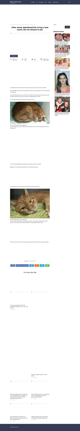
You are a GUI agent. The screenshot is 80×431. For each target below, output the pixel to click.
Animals (33, 2)
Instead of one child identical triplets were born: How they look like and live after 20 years (62, 69)
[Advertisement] (40, 15)
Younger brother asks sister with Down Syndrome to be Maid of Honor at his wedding (62, 114)
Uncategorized (14, 56)
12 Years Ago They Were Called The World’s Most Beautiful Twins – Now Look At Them (19, 306)
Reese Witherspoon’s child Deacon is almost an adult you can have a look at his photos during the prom (18, 418)
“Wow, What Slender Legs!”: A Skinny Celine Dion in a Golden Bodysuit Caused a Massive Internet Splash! (40, 396)
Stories (49, 2)
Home (11, 24)
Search (55, 24)
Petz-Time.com (15, 2)
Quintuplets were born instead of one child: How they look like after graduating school (62, 56)
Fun (36, 2)
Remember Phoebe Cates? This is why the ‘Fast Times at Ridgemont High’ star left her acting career (62, 95)
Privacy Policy (55, 2)
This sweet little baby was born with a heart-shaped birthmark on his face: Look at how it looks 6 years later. (62, 43)
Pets (46, 2)
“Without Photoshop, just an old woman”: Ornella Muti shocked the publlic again (39, 417)
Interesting (41, 2)
